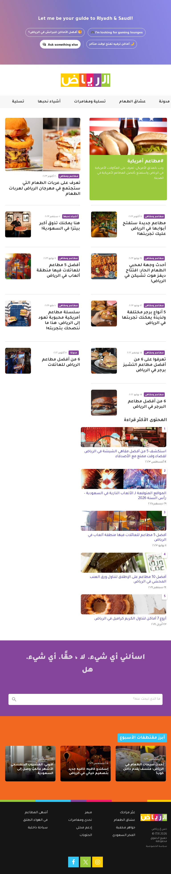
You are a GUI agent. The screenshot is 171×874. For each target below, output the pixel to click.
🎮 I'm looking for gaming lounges (117, 32)
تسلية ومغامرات (90, 102)
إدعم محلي (84, 828)
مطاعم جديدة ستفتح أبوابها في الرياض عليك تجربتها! (144, 228)
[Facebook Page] (73, 862)
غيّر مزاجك (127, 813)
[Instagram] (97, 862)
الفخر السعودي (123, 835)
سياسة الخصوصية (156, 846)
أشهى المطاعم (36, 813)
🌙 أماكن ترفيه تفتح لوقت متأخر (111, 44)
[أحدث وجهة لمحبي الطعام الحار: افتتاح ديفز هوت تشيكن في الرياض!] (104, 266)
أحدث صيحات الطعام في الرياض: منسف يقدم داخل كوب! (143, 769)
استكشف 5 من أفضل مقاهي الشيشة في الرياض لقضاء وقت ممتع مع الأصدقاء (125, 454)
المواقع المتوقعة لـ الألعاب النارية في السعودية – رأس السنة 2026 (125, 495)
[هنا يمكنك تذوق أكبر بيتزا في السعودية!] (18, 224)
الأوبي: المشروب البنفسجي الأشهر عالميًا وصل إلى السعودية (32, 769)
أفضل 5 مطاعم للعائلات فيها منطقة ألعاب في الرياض (58, 270)
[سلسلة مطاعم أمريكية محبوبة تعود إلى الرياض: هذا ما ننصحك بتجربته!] (18, 313)
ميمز (88, 813)
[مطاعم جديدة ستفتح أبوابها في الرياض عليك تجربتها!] (104, 224)
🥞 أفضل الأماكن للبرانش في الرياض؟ (55, 32)
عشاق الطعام (132, 102)
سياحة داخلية (38, 828)
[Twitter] (85, 862)
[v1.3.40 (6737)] (153, 817)
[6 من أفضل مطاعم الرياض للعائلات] (18, 361)
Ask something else (63, 44)
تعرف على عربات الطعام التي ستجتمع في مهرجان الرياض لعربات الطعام (44, 188)
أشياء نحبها (49, 102)
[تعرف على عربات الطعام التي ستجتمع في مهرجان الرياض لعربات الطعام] (42, 144)
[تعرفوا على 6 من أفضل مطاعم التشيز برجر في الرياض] (104, 361)
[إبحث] (14, 699)
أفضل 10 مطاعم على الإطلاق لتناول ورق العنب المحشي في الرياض (128, 579)
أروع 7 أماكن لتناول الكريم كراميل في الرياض (130, 619)
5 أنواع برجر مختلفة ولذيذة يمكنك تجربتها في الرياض (144, 318)
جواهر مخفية (125, 828)
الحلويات (85, 835)
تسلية (18, 102)
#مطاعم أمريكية (145, 161)
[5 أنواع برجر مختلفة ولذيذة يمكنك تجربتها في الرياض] (104, 313)
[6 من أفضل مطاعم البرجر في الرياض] (104, 403)
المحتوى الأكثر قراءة (145, 420)
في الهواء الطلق (35, 820)
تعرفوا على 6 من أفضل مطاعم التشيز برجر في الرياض (144, 365)
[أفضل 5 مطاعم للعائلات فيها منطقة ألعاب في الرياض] (18, 266)
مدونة (164, 102)
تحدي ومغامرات (80, 820)
